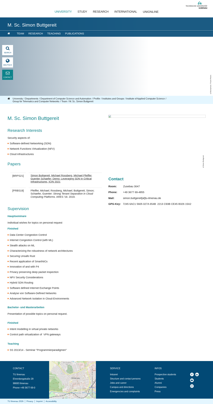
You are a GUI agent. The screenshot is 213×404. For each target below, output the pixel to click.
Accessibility (51, 401)
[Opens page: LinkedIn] (197, 374)
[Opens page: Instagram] (192, 386)
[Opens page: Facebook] (192, 374)
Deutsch (7, 65)
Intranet (114, 374)
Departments (31, 98)
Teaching (54, 33)
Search (7, 53)
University (63, 11)
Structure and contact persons (125, 378)
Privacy (30, 401)
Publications (74, 33)
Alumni (158, 383)
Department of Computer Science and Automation (65, 98)
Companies (160, 387)
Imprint (39, 401)
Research (101, 11)
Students (159, 378)
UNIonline (151, 11)
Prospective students (165, 374)
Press (158, 391)
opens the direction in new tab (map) (67, 362)
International (125, 11)
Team (20, 33)
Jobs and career (118, 383)
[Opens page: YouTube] (192, 380)
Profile (96, 98)
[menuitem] (10, 34)
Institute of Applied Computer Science (145, 98)
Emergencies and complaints (125, 391)
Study (82, 11)
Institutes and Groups (113, 98)
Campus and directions (122, 387)
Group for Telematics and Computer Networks (36, 101)
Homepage (9, 98)
